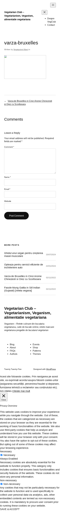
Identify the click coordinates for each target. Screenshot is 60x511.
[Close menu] (44, 12)
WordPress (51, 369)
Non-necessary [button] (8, 480)
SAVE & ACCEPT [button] (10, 509)
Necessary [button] (6, 451)
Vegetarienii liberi (20, 49)
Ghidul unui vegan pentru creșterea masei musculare (23, 254)
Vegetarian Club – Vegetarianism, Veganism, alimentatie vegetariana (18, 16)
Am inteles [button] (6, 391)
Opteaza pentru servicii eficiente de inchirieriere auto (23, 266)
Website (7, 201)
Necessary (9, 455)
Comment (9, 147)
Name (7, 177)
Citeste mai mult (21, 391)
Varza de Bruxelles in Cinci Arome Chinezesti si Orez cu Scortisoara (23, 278)
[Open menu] (53, 5)
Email (7, 189)
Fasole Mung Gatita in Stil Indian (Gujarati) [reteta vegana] (22, 289)
